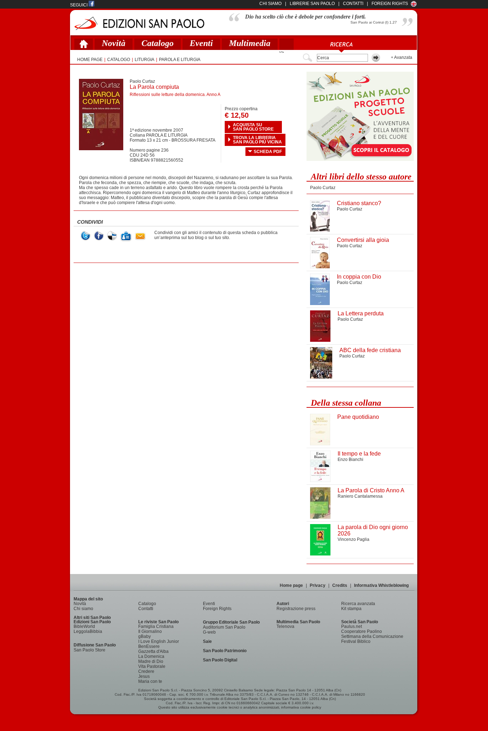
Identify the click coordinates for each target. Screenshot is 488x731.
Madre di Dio (150, 661)
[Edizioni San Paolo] (139, 23)
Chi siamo (83, 608)
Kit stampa (351, 608)
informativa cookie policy (301, 707)
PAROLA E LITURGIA (179, 59)
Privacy (317, 585)
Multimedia (249, 43)
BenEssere (149, 646)
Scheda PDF (268, 151)
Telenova (285, 626)
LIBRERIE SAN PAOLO (312, 3)
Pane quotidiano (358, 417)
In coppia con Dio (359, 277)
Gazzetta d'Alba (153, 651)
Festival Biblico (355, 641)
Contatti (145, 608)
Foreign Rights (390, 3)
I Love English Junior (158, 641)
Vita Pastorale (151, 666)
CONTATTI (353, 3)
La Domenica (151, 656)
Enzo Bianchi (350, 459)
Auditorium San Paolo (224, 627)
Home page (291, 585)
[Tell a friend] (140, 236)
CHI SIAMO (270, 3)
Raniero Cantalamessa (360, 496)
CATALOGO (118, 59)
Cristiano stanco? (359, 203)
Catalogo (157, 43)
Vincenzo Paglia (353, 539)
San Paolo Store (89, 650)
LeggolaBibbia (88, 631)
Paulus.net (351, 626)
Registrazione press (296, 608)
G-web (209, 632)
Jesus (144, 676)
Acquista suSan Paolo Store (253, 127)
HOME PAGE (90, 59)
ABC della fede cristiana (370, 350)
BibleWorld (84, 626)
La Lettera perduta (361, 313)
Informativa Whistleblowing (381, 585)
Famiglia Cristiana (156, 626)
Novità (113, 43)
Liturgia (144, 59)
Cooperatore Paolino (361, 631)
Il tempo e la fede (359, 454)
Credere (146, 671)
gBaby (144, 636)
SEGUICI (79, 4)
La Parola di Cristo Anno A (371, 490)
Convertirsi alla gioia (363, 240)
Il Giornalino (150, 631)
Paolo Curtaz (142, 81)
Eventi (201, 43)
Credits (339, 585)
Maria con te (150, 681)
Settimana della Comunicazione (372, 636)
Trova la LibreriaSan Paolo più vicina (257, 139)
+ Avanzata (401, 57)
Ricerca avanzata (358, 603)
